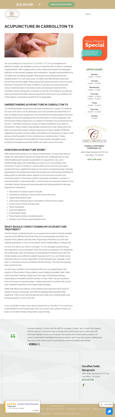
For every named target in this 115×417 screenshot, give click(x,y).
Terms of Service (99, 409)
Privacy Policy (84, 409)
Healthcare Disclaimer (55, 409)
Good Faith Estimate (43, 413)
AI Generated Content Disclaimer (66, 413)
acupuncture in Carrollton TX (34, 63)
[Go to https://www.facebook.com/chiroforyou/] (39, 5)
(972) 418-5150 (24, 4)
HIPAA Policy (71, 409)
